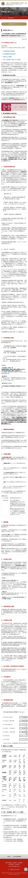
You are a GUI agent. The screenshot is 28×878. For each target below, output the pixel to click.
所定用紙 (10, 383)
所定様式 (9, 598)
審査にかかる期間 (7, 56)
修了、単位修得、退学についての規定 (12, 59)
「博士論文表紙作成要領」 (6, 370)
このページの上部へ (25, 869)
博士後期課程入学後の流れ (9, 53)
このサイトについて (15, 869)
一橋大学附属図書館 (17, 856)
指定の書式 (20, 631)
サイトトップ (3, 17)
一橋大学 (9, 856)
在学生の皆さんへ (11, 17)
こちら (15, 42)
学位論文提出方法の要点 (9, 51)
